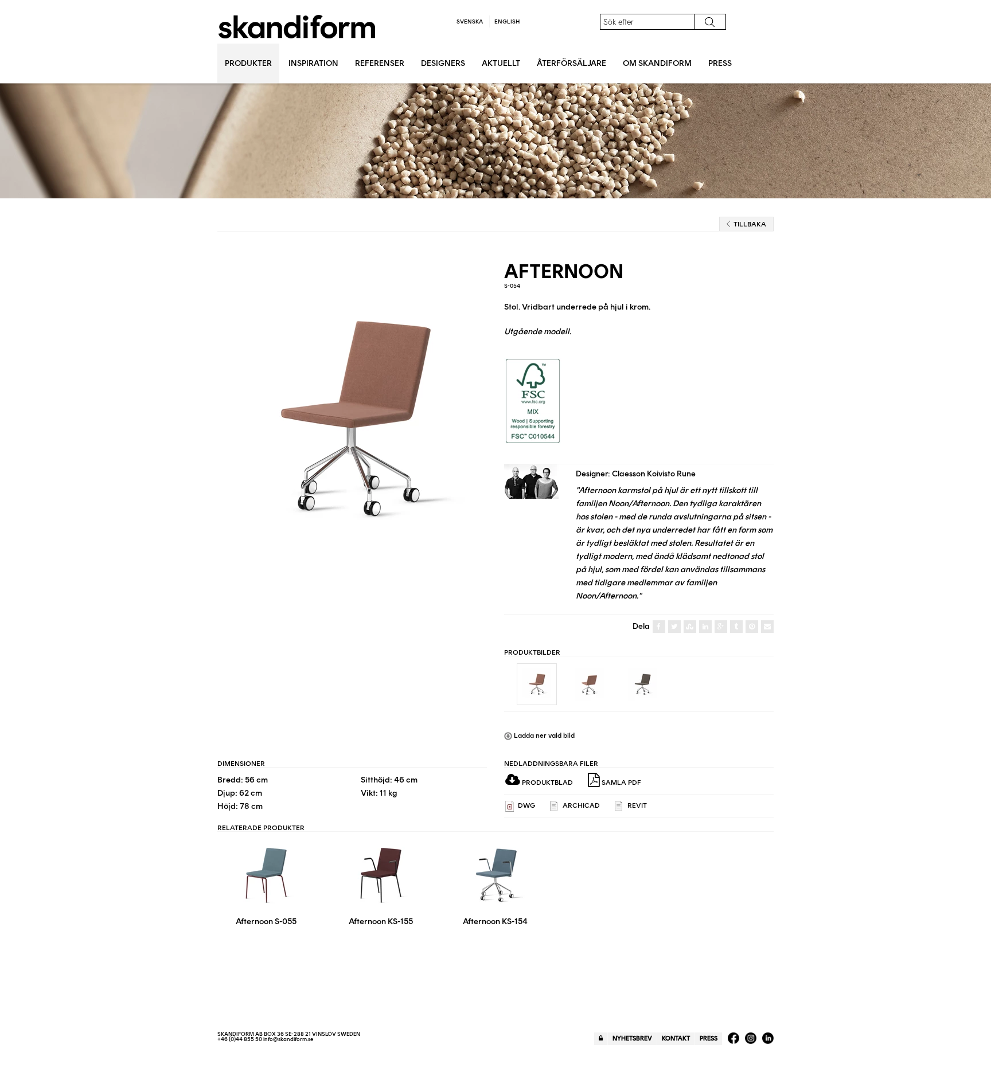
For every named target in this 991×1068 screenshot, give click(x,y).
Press (720, 63)
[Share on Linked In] (705, 626)
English (507, 21)
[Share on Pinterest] (752, 626)
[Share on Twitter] (674, 626)
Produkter (248, 63)
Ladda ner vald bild (543, 735)
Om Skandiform (657, 63)
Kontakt (676, 1038)
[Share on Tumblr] (736, 626)
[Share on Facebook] (659, 626)
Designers (443, 63)
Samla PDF (620, 782)
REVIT (636, 805)
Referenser (379, 63)
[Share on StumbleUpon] (690, 626)
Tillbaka (750, 224)
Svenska (470, 21)
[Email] (767, 626)
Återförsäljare (571, 63)
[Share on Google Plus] (721, 626)
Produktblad (546, 782)
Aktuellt (501, 63)
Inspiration (313, 63)
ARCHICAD (580, 805)
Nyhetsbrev (632, 1038)
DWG (525, 805)
